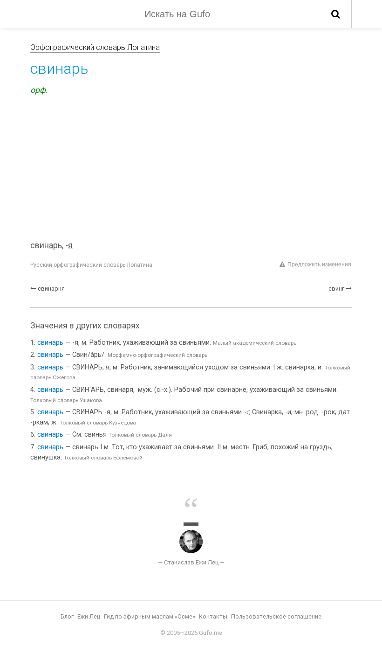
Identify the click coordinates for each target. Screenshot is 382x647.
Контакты (213, 616)
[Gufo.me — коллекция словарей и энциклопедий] (74, 13)
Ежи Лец (88, 616)
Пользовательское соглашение (276, 616)
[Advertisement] (191, 169)
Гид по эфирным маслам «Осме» (149, 616)
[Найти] (335, 14)
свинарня (51, 288)
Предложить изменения (319, 264)
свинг (336, 288)
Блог (67, 616)
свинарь (50, 343)
